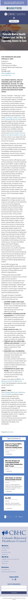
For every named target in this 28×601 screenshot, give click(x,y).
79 (16, 517)
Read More (9, 454)
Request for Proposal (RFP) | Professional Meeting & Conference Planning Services (13, 445)
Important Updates (9, 450)
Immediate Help (5, 569)
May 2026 (8, 498)
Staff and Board (6, 548)
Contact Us (5, 554)
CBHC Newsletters (14, 499)
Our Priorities (5, 561)
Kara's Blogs (13, 481)
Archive (10, 432)
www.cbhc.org (6, 75)
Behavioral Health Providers (8, 571)
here (11, 385)
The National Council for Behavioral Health (12, 381)
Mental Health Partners (17, 133)
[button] (13, 579)
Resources (4, 563)
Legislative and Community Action (10, 559)
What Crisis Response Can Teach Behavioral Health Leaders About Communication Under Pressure (13, 463)
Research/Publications (18, 467)
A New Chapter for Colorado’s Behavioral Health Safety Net (13, 479)
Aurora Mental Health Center (13, 135)
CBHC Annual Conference (17, 448)
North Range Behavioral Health (11, 119)
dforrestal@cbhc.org (8, 73)
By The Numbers (6, 552)
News (14, 450)
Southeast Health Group (14, 117)
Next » (21, 517)
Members (4, 550)
